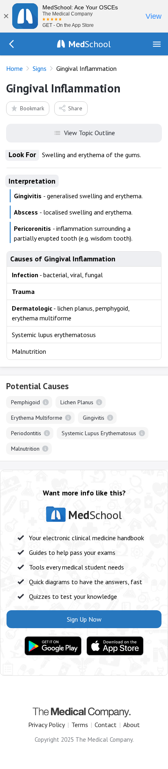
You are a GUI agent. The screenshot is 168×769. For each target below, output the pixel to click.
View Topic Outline (89, 133)
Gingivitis (93, 417)
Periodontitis (26, 433)
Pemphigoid (25, 402)
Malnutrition (25, 448)
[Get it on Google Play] (53, 646)
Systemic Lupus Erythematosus (99, 433)
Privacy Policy (46, 725)
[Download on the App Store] (115, 646)
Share (75, 108)
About (131, 725)
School (90, 44)
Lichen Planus (76, 402)
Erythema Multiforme (36, 417)
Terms (79, 725)
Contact (106, 725)
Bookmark (32, 108)
